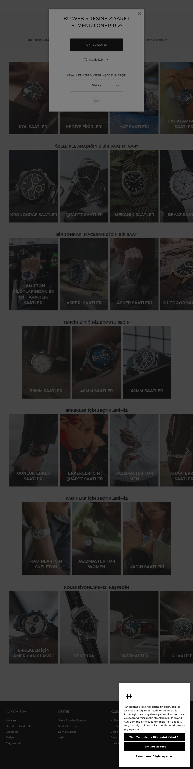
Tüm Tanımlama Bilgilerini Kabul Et (154, 737)
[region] (154, 725)
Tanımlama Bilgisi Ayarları (154, 756)
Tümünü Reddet (154, 746)
